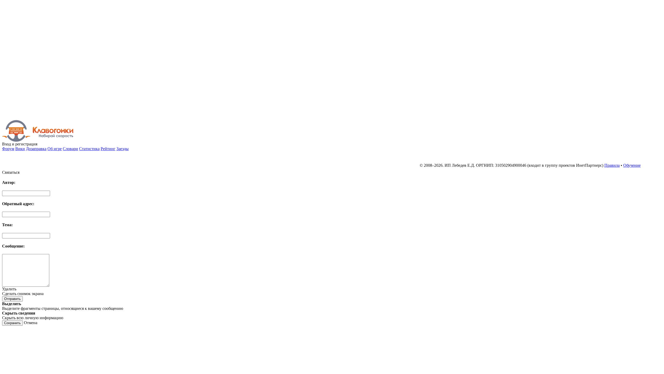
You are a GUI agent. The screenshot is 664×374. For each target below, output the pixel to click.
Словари (70, 148)
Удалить (9, 289)
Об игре (54, 148)
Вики (20, 148)
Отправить (12, 299)
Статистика (89, 148)
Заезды (122, 148)
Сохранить (12, 323)
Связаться (10, 172)
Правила (612, 165)
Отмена (30, 322)
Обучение (632, 165)
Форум (8, 148)
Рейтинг (108, 148)
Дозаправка (36, 148)
